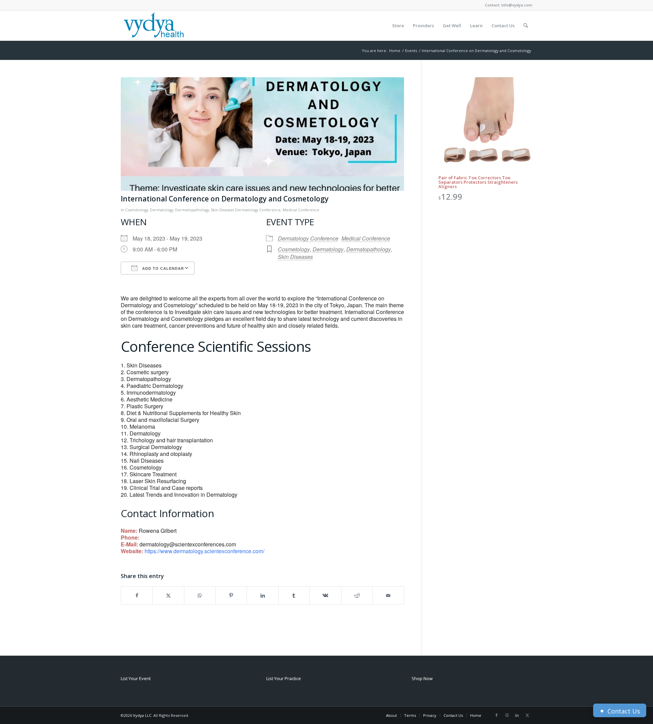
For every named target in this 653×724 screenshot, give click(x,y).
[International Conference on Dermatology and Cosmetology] (262, 134)
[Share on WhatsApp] (199, 595)
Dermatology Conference (258, 210)
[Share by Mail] (388, 595)
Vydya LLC (142, 715)
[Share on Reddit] (356, 595)
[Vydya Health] (153, 25)
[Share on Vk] (325, 595)
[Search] (525, 25)
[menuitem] (398, 25)
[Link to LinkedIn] (517, 715)
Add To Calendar (162, 268)
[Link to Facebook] (496, 715)
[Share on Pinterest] (231, 595)
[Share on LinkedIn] (262, 595)
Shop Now (422, 678)
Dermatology (161, 210)
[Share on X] (168, 595)
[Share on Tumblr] (294, 595)
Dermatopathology (192, 210)
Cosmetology (136, 210)
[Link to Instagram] (507, 715)
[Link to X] (527, 715)
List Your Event (136, 678)
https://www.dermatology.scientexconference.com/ (204, 551)
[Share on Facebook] (136, 595)
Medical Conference (301, 210)
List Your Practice (283, 678)
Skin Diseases (222, 210)
